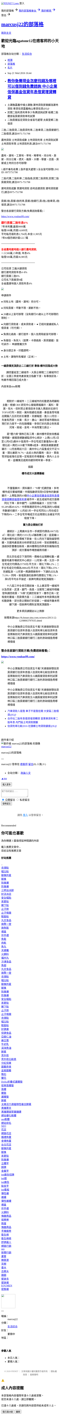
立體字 (5, 1163)
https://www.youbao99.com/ (15, 216)
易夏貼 (5, 901)
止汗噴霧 (6, 912)
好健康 (5, 1029)
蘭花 (3, 1078)
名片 (10, 67)
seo (3, 1249)
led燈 (4, 1178)
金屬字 (5, 1171)
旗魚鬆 (5, 928)
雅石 (3, 1074)
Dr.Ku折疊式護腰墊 (12, 1081)
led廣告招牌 (7, 1174)
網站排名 (6, 1123)
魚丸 (3, 946)
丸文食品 (6, 920)
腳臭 (3, 879)
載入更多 (7, 784)
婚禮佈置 (6, 1137)
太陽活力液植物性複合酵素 (16, 1104)
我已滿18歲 (8, 1412)
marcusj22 (6, 746)
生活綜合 (27, 54)
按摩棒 (5, 1219)
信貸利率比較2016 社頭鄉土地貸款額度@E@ (32, 726)
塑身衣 (5, 1279)
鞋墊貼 (5, 916)
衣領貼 (5, 867)
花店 (3, 1129)
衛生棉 (5, 1234)
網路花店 (6, 1133)
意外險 (5, 1055)
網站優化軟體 (8, 1115)
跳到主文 (6, 33)
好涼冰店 (6, 894)
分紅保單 (6, 1063)
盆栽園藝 (6, 1070)
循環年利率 (20, 499)
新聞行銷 (6, 1252)
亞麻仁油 (6, 1036)
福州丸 (5, 958)
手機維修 (6, 1231)
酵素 (3, 1051)
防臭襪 (5, 886)
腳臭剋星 (6, 875)
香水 (3, 1267)
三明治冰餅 (7, 890)
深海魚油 (6, 1048)
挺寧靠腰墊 (7, 1085)
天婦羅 (5, 950)
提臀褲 (5, 1289)
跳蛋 (3, 1223)
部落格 (11, 64)
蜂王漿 (5, 1040)
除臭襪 (5, 882)
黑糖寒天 (6, 1108)
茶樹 (3, 1264)
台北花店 (6, 1144)
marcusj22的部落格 (22, 24)
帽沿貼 (5, 871)
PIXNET (14, 1371)
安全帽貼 (6, 897)
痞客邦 (24, 764)
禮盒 (3, 931)
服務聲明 (34, 1374)
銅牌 (3, 1167)
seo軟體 (5, 1119)
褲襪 (3, 1197)
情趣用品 (6, 1216)
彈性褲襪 (6, 1201)
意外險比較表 (8, 1059)
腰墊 (3, 1093)
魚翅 (3, 965)
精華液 (5, 1260)
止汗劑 (5, 909)
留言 (30, 764)
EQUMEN (6, 1285)
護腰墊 (5, 1096)
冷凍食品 (6, 961)
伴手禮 (5, 935)
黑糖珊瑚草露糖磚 (11, 1111)
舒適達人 (6, 1242)
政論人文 (26, 773)
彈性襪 (5, 1193)
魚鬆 (3, 939)
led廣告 (5, 1182)
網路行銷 (6, 1246)
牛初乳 (5, 1044)
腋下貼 (5, 905)
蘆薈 (3, 1256)
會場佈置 (6, 1141)
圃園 (3, 1275)
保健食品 (6, 1033)
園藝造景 (6, 1066)
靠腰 (3, 1089)
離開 (18, 1412)
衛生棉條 (6, 1238)
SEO (3, 1126)
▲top (4, 778)
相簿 (10, 60)
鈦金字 (5, 1186)
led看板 (5, 1189)
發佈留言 (7, 803)
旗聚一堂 (6, 924)
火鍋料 (5, 954)
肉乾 (3, 943)
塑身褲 (5, 1282)
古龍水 (5, 1271)
